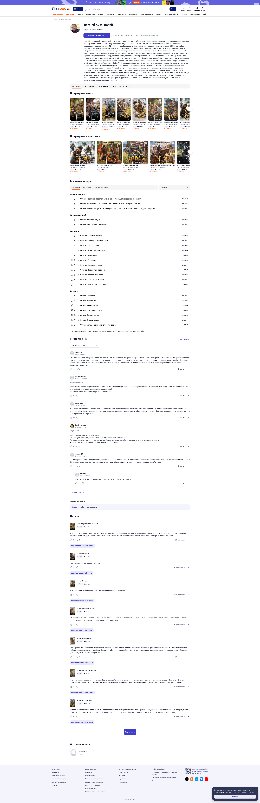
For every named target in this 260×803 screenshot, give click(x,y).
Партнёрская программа (94, 782)
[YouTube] (206, 779)
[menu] (174, 187)
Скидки (100, 14)
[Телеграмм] (196, 779)
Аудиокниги (121, 14)
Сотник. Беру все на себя (91, 236)
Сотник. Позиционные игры (92, 250)
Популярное (90, 14)
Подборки (110, 14)
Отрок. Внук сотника (139, 122)
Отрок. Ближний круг (171, 122)
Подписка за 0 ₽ (57, 14)
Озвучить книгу (90, 789)
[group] (130, 353)
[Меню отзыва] (187, 369)
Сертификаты (195, 14)
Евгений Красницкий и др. (93, 124)
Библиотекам (90, 776)
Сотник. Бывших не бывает (92, 279)
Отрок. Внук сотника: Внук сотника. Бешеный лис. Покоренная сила (110, 204)
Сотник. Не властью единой (155, 122)
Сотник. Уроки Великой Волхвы (94, 240)
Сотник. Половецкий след (124, 122)
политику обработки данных (243, 792)
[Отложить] (82, 100)
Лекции (158, 14)
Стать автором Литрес (93, 785)
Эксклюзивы (133, 14)
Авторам (88, 772)
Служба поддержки (59, 782)
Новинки (80, 14)
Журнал (184, 14)
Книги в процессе (147, 14)
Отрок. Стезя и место (104, 165)
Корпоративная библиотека (95, 792)
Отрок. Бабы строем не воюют (93, 224)
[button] (188, 540)
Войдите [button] (75, 507)
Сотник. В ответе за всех (91, 265)
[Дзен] (186, 779)
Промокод (70, 14)
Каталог (79, 9)
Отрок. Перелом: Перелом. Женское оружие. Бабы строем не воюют (110, 199)
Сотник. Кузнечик (92, 122)
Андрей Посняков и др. (77, 124)
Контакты (55, 772)
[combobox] (127, 9)
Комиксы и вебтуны (171, 14)
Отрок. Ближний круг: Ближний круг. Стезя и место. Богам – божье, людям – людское (117, 208)
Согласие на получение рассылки (164, 778)
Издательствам (90, 769)
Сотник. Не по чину (88, 255)
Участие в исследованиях (61, 779)
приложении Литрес (201, 771)
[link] (127, 352)
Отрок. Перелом (107, 122)
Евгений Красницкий (139, 124)
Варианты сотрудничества (94, 779)
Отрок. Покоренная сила (91, 310)
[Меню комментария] (187, 483)
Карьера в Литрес (58, 776)
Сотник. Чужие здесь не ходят (77, 122)
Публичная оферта (159, 769)
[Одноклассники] (191, 779)
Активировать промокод (127, 769)
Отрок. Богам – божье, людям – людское (162, 165)
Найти (173, 9)
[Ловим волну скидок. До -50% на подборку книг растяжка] (130, 2)
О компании (56, 769)
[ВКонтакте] (201, 779)
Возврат (55, 785)
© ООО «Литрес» (130, 799)
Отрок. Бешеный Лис (187, 122)
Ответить (181, 369)
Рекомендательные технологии (163, 781)
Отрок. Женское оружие (90, 220)
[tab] (76, 86)
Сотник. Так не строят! (90, 245)
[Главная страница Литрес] (61, 9)
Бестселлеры (123, 772)
